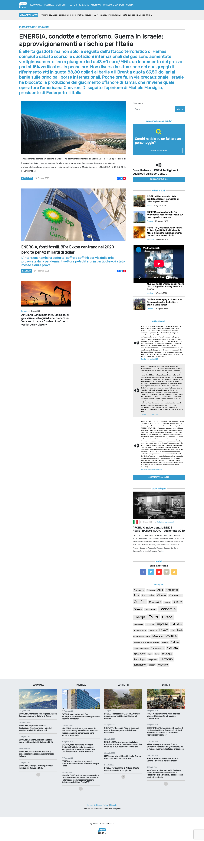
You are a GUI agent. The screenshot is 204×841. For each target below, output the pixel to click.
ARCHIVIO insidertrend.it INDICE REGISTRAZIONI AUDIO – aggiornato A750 (159, 529)
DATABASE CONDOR (113, 5)
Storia (157, 654)
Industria (176, 624)
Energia (26, 271)
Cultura (177, 602)
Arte (136, 595)
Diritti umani (150, 609)
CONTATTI (131, 5)
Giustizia (150, 625)
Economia (167, 609)
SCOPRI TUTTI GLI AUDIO (158, 477)
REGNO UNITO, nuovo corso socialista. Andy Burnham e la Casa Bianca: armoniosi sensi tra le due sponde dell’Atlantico (123, 744)
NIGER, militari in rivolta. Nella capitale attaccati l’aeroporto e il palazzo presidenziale (163, 716)
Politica (171, 636)
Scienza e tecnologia (141, 649)
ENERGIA (84, 5)
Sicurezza (157, 648)
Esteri (153, 616)
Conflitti (27, 178)
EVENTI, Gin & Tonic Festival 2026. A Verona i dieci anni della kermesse (163, 759)
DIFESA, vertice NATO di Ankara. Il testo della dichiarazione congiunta (121, 769)
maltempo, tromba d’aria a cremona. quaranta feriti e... (69, 15)
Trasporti (151, 665)
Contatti (113, 805)
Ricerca (165, 643)
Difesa (138, 609)
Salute (175, 642)
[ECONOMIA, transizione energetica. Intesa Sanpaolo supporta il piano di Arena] (38, 698)
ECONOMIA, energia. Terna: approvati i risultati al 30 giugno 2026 (36, 767)
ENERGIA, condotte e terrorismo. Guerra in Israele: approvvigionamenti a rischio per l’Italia (91, 40)
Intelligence (153, 630)
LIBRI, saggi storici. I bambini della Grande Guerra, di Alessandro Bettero (122, 757)
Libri (173, 630)
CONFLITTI (61, 5)
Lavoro (163, 630)
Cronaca (167, 602)
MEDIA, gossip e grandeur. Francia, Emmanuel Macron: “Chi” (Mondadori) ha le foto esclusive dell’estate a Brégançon (165, 746)
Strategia (167, 653)
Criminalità (155, 602)
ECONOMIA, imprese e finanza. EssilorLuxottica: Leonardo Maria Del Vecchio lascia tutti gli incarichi (35, 727)
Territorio (166, 659)
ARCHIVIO (96, 5)
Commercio (175, 595)
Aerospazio (139, 590)
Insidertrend (27, 26)
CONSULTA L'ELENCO (159, 179)
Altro (160, 589)
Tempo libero (152, 660)
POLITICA (49, 5)
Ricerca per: (138, 103)
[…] (37, 171)
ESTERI (73, 5)
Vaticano (163, 664)
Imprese (162, 624)
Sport (150, 654)
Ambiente (172, 589)
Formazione (138, 625)
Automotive (148, 595)
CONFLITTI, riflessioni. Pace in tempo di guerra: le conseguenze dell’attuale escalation (121, 730)
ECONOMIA (36, 5)
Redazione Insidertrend (165, 522)
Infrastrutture (140, 630)
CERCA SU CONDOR (159, 150)
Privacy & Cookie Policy (97, 805)
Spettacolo (139, 653)
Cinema (161, 595)
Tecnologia (139, 659)
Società (172, 648)
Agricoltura (151, 590)
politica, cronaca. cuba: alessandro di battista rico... (127, 15)
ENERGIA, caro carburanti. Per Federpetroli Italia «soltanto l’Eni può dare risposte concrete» (81, 716)
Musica (157, 636)
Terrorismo (140, 664)
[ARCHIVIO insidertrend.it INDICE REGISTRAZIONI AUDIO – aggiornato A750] (159, 505)
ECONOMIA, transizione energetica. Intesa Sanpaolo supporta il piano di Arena (38, 715)
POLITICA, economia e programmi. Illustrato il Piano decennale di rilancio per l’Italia (80, 763)
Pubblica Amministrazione (146, 642)
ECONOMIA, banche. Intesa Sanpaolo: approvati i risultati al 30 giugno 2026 (36, 741)
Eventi (167, 617)
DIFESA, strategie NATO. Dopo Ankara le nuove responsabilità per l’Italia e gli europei (122, 716)
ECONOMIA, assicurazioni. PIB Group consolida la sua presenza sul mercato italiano (36, 753)
